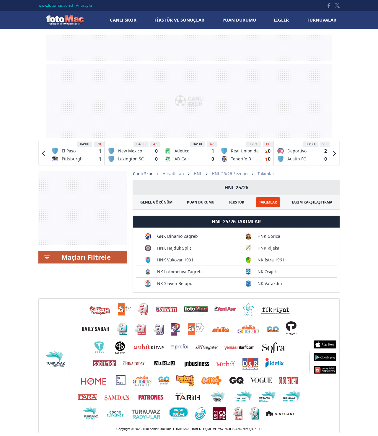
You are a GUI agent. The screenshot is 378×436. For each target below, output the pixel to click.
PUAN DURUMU (200, 202)
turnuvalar (321, 20)
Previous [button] (43, 153)
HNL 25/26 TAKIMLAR (236, 221)
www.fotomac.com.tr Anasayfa (65, 5)
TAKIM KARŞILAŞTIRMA (311, 202)
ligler (281, 20)
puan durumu (239, 20)
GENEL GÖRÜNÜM (156, 202)
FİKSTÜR (236, 202)
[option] (76, 153)
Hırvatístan (173, 173)
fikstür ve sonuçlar (179, 20)
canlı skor (123, 20)
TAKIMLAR (268, 202)
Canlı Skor (65, 20)
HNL (198, 173)
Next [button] (334, 153)
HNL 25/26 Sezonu (230, 173)
